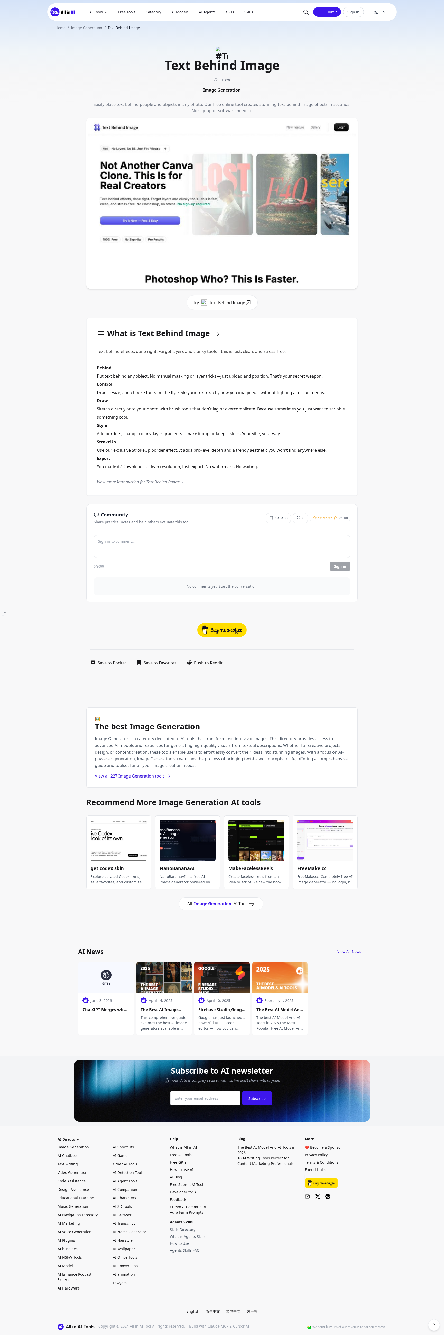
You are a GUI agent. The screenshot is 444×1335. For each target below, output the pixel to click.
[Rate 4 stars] (330, 517)
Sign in (353, 12)
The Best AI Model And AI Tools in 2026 (266, 1150)
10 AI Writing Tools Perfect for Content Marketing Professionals (265, 1161)
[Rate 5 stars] (335, 517)
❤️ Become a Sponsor (323, 1147)
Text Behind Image (227, 302)
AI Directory (68, 1139)
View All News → (351, 951)
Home (60, 27)
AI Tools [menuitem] (96, 12)
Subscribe (257, 1098)
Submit (331, 12)
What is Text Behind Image (158, 334)
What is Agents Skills (188, 1236)
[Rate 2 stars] (319, 517)
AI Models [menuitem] (180, 12)
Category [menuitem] (153, 12)
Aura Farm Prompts (186, 1212)
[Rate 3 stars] (325, 517)
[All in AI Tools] (64, 12)
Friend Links (315, 1169)
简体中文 (213, 1311)
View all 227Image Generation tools (130, 776)
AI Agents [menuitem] (207, 12)
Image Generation (86, 27)
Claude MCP (218, 1326)
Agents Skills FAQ (185, 1250)
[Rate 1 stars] (314, 517)
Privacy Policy (316, 1154)
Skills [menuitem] (248, 12)
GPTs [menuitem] (230, 12)
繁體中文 (233, 1311)
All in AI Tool (140, 1326)
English (193, 1311)
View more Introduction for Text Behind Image (138, 482)
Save (281, 518)
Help (174, 1138)
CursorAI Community (188, 1206)
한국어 (252, 1311)
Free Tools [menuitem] (126, 12)
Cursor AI (241, 1326)
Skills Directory (182, 1229)
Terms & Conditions (321, 1162)
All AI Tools (218, 904)
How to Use (179, 1243)
